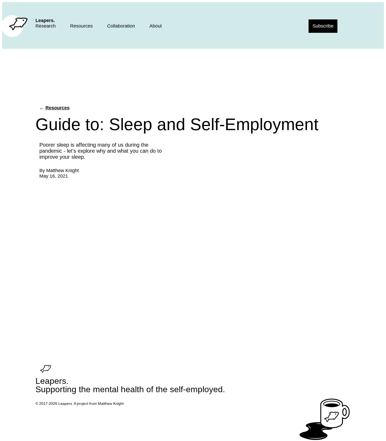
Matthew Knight (62, 170)
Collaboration (121, 26)
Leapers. (45, 20)
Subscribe (322, 26)
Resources (81, 26)
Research (45, 26)
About (155, 26)
